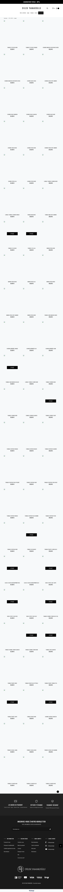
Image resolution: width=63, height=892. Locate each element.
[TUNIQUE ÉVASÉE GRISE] (12, 668)
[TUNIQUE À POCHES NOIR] (12, 32)
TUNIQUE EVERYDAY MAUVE (31, 449)
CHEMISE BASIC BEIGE (31, 81)
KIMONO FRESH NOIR (31, 315)
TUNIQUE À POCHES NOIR (12, 47)
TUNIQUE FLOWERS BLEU (32, 783)
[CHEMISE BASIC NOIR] (50, 99)
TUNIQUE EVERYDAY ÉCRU (50, 515)
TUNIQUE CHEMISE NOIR (12, 415)
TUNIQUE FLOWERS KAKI (12, 783)
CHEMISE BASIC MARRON (12, 114)
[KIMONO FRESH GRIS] (50, 233)
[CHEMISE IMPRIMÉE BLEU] (31, 333)
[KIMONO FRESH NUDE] (50, 267)
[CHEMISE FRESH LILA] (12, 166)
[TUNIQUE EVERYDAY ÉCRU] (50, 501)
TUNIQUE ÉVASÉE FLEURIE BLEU (50, 549)
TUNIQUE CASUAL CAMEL (12, 750)
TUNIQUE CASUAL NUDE (31, 750)
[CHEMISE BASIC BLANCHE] (31, 99)
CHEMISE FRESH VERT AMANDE (51, 147)
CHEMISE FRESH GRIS (31, 147)
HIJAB (28, 13)
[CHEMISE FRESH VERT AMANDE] (50, 133)
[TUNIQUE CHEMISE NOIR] (12, 400)
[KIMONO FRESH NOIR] (31, 300)
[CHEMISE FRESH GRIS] (31, 133)
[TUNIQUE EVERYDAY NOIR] (12, 534)
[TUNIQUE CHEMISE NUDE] (50, 367)
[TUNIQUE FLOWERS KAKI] (12, 768)
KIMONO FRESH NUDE (50, 281)
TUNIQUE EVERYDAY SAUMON (51, 449)
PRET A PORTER (23, 13)
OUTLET (36, 13)
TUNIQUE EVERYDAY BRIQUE (12, 449)
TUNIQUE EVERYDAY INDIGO (12, 515)
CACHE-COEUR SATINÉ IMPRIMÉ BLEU (31, 582)
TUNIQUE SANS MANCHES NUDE (50, 315)
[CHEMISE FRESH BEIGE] (12, 133)
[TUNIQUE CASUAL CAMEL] (12, 735)
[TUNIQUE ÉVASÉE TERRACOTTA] (50, 668)
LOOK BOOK (41, 13)
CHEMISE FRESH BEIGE (12, 147)
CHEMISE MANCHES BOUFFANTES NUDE (51, 47)
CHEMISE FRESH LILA (12, 181)
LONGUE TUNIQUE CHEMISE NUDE (50, 181)
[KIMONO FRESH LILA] (31, 267)
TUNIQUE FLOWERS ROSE (51, 783)
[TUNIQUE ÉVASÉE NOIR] (31, 702)
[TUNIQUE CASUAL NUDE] (31, 735)
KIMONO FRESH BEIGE (12, 281)
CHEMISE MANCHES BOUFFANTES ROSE (12, 81)
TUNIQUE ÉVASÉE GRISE (12, 683)
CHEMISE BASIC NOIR (50, 114)
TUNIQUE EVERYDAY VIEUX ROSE (50, 482)
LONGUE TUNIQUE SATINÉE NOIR (31, 382)
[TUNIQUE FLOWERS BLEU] (31, 768)
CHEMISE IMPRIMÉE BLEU (32, 348)
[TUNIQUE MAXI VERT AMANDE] (50, 200)
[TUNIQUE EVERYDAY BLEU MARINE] (31, 501)
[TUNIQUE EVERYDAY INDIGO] (12, 501)
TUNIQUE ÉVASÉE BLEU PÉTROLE (31, 683)
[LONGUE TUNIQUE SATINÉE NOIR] (31, 367)
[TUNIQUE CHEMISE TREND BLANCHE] (12, 635)
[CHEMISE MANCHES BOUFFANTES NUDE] (50, 32)
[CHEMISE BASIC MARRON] (12, 99)
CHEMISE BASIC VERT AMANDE (51, 81)
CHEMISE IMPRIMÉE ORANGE (12, 348)
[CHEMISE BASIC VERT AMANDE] (50, 66)
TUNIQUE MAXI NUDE (31, 214)
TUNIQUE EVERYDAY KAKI (32, 482)
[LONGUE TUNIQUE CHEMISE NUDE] (50, 166)
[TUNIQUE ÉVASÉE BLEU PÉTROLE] (31, 668)
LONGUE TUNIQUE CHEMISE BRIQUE (12, 214)
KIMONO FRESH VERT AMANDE (12, 315)
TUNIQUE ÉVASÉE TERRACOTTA (51, 683)
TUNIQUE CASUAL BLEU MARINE (50, 750)
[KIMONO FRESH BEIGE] (12, 267)
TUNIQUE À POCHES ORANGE (31, 47)
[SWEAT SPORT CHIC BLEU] (31, 601)
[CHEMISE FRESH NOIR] (31, 166)
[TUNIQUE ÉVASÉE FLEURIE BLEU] (50, 534)
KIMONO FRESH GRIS (51, 248)
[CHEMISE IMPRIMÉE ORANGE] (12, 333)
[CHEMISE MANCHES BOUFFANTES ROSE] (12, 66)
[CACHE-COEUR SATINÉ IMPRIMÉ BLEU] (31, 568)
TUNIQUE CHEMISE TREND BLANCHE (12, 649)
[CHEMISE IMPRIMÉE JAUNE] (50, 333)
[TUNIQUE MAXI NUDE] (31, 200)
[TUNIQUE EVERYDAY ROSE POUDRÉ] (12, 467)
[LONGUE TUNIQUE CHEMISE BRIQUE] (12, 200)
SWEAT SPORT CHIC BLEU (31, 616)
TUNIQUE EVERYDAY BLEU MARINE (31, 515)
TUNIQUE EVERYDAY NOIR (12, 549)
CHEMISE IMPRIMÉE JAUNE (51, 348)
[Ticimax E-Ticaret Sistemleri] (31, 891)
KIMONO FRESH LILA (31, 281)
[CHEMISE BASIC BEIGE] (31, 66)
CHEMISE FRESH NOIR (31, 181)
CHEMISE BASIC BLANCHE (31, 114)
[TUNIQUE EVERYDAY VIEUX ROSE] (50, 467)
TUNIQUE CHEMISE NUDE (51, 382)
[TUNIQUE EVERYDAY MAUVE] (31, 434)
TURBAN (32, 13)
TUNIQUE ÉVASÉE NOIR (31, 716)
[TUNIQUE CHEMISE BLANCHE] (31, 400)
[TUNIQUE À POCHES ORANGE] (31, 32)
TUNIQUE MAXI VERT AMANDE (51, 214)
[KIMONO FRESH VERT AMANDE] (12, 300)
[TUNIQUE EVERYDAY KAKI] (31, 467)
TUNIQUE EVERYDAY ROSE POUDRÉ (12, 482)
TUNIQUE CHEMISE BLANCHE (31, 415)
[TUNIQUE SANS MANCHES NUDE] (50, 300)
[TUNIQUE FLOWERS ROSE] (50, 768)
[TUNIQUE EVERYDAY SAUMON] (50, 434)
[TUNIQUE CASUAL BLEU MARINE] (50, 735)
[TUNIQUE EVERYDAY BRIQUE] (12, 434)
